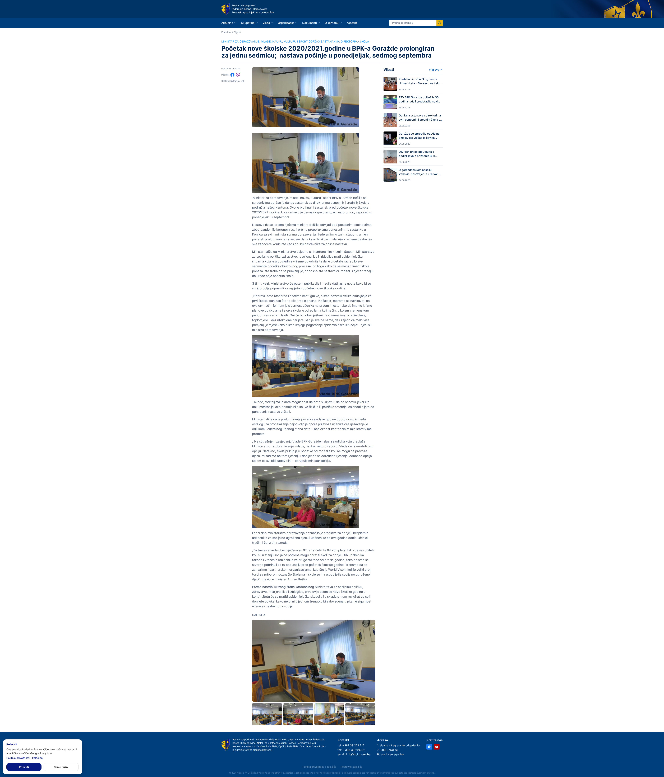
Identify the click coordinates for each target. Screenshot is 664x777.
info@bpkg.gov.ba (358, 754)
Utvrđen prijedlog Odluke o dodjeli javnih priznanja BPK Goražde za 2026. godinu (417, 154)
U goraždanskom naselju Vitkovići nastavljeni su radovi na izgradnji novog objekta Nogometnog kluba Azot (420, 172)
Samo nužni (61, 767)
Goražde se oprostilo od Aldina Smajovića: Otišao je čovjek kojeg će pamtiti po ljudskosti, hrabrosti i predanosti (419, 136)
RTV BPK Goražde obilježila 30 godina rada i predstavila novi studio (419, 99)
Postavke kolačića (351, 766)
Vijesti (237, 32)
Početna (226, 32)
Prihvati (24, 767)
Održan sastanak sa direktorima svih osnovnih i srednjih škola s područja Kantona (420, 118)
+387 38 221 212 (353, 745)
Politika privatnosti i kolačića (319, 766)
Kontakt (352, 23)
